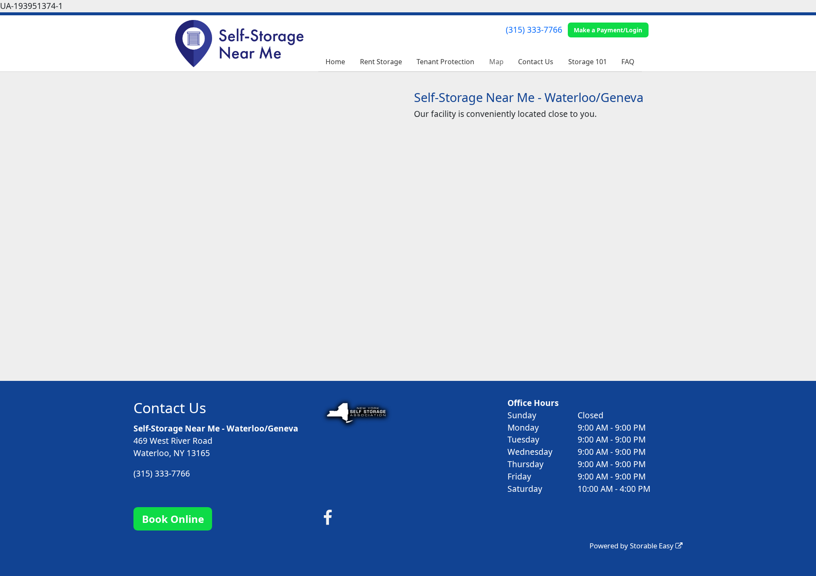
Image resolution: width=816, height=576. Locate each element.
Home (335, 61)
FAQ (628, 61)
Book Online (173, 519)
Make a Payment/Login (608, 30)
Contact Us (535, 61)
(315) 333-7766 (534, 29)
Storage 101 (587, 61)
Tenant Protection (445, 61)
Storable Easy (652, 545)
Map (496, 61)
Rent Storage (381, 61)
